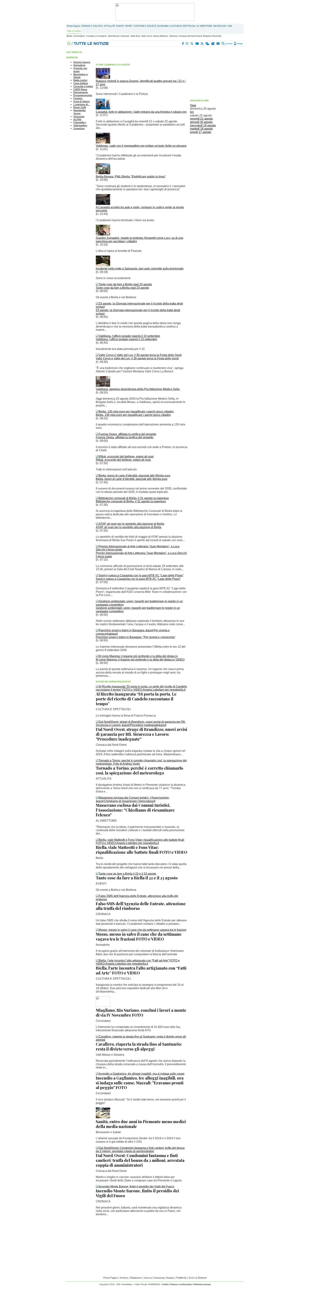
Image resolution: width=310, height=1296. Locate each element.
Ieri (192, 112)
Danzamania (80, 92)
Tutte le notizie (74, 31)
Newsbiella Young (79, 112)
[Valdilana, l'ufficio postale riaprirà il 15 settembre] (128, 336)
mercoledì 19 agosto (203, 125)
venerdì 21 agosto (201, 118)
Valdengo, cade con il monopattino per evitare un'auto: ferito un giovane (141, 145)
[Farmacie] (213, 44)
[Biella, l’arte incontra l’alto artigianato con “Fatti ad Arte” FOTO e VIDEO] (141, 963)
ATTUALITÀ (109, 26)
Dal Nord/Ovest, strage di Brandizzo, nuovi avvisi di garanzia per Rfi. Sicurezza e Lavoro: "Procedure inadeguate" (141, 734)
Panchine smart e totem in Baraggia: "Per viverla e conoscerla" (135, 637)
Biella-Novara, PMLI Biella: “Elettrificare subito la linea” (131, 176)
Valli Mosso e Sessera (118, 36)
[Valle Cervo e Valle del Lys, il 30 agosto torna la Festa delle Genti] (139, 355)
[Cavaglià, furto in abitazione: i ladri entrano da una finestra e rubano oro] (103, 108)
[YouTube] (197, 44)
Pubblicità (181, 1277)
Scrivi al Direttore (198, 1277)
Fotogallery (79, 122)
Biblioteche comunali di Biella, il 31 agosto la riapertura (131, 501)
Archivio (228, 44)
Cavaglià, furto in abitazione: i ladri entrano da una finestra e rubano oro (141, 111)
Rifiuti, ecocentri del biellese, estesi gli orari (123, 459)
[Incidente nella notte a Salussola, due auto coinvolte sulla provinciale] (103, 265)
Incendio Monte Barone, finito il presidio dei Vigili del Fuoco (137, 1193)
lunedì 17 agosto (200, 132)
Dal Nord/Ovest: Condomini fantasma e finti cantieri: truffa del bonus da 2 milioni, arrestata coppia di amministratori (140, 1160)
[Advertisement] (217, 72)
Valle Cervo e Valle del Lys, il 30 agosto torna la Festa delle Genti (137, 358)
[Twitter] (192, 44)
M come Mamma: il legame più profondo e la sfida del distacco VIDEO (140, 659)
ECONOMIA (163, 26)
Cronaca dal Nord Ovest (190, 36)
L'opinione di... (81, 104)
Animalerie (79, 65)
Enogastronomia (82, 95)
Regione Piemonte (212, 36)
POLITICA (98, 26)
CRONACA (86, 26)
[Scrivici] (218, 44)
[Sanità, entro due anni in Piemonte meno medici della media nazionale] (103, 1117)
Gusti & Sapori (81, 101)
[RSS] (202, 44)
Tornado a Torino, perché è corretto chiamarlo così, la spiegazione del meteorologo (139, 770)
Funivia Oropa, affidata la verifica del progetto (124, 437)
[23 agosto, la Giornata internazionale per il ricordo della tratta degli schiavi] (141, 306)
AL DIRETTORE (204, 26)
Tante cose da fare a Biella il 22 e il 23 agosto (137, 877)
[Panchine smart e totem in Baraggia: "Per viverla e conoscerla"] (141, 633)
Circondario (79, 36)
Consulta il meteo (83, 86)
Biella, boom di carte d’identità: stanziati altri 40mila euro (131, 478)
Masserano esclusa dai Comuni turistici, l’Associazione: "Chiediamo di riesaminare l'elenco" (135, 809)
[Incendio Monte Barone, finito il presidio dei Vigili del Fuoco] (135, 1186)
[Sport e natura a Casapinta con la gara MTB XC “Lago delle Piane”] (140, 575)
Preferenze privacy (202, 1284)
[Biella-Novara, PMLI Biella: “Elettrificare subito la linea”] (103, 173)
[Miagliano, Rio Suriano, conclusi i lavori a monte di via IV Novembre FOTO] (103, 1005)
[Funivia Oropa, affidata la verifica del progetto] (126, 434)
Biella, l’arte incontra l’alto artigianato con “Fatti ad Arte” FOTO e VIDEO (141, 970)
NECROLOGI (219, 26)
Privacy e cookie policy (181, 1284)
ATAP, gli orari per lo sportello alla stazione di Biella (128, 527)
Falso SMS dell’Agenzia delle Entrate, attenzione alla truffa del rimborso (141, 906)
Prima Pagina (73, 26)
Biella (69, 36)
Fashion (78, 98)
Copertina (78, 128)
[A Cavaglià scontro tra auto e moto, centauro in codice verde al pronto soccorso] (103, 203)
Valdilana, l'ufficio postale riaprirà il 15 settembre (126, 339)
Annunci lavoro (81, 62)
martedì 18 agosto (201, 128)
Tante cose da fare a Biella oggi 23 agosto (122, 287)
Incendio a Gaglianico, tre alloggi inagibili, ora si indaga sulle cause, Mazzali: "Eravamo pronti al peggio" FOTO (140, 1082)
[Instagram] (187, 44)
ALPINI (77, 119)
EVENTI (120, 26)
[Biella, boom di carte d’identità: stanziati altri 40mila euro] (133, 475)
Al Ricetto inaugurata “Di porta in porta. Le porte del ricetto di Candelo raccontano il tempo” (136, 698)
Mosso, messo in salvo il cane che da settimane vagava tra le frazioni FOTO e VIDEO (139, 936)
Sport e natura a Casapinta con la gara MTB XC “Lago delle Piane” (138, 578)
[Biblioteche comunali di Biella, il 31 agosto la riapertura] (132, 498)
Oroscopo (78, 116)
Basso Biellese (161, 36)
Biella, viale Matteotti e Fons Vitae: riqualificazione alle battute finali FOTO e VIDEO (141, 850)
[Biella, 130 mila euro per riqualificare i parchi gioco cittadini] (135, 411)
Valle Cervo (146, 36)
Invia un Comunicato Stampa (159, 1277)
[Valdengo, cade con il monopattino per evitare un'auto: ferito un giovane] (103, 142)
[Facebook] (183, 44)
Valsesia (173, 36)
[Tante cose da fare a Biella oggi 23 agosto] (124, 284)
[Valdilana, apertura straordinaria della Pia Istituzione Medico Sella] (103, 385)
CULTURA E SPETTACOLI (183, 26)
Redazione (135, 1277)
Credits (165, 1284)
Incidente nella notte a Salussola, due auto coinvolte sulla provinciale (140, 268)
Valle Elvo (135, 36)
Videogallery (80, 125)
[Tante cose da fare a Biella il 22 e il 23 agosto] (126, 873)
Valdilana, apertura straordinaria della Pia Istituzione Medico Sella (138, 389)
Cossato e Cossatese (96, 36)
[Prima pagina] (69, 43)
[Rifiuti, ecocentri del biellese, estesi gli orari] (125, 456)
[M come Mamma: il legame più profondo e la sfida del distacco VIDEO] (137, 656)
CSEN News (80, 89)
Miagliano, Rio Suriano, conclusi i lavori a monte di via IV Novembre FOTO (141, 1012)
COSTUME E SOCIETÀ (144, 26)
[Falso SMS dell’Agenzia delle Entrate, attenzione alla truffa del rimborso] (141, 899)
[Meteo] (207, 44)
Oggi (193, 105)
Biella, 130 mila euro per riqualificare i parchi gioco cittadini (133, 414)
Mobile (240, 44)
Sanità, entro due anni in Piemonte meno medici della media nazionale (141, 1124)
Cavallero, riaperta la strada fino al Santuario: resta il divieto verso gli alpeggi (139, 1046)
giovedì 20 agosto (201, 122)
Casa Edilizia (80, 83)
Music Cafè (79, 107)
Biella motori (80, 80)
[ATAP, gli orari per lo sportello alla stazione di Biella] (130, 523)
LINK (229, 26)
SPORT (128, 26)
